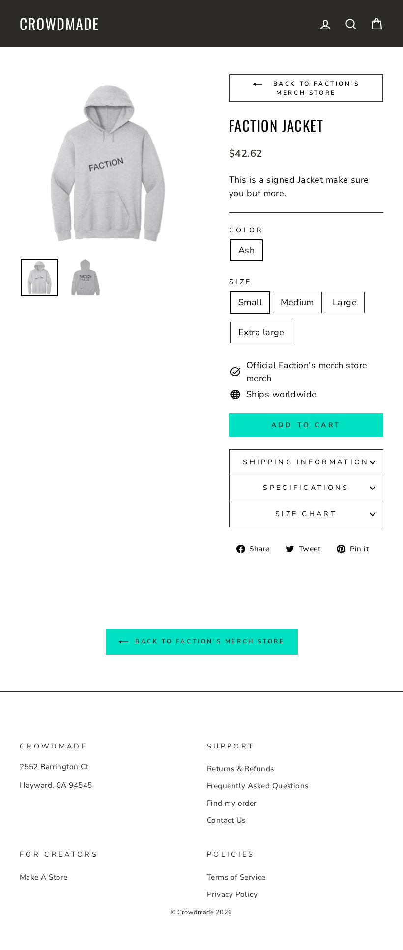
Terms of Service (236, 877)
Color (246, 230)
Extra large (261, 332)
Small (250, 302)
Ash (246, 250)
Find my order (232, 803)
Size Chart (306, 513)
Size (240, 282)
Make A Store (43, 877)
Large (345, 302)
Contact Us (226, 820)
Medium (297, 302)
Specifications (306, 487)
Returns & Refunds (240, 769)
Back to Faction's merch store (315, 88)
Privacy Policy (232, 894)
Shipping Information (306, 462)
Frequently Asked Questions (258, 786)
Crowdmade (59, 23)
